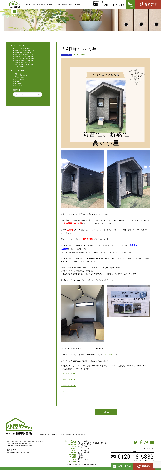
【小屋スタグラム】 (68, 380)
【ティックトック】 (68, 373)
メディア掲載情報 (83, 452)
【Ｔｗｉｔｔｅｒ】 (68, 386)
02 (81, 441)
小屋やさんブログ (83, 448)
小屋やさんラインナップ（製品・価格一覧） (92, 443)
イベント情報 (82, 450)
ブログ (66, 55)
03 (85, 441)
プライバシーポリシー (147, 448)
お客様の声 (81, 458)
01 (78, 441)
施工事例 (80, 456)
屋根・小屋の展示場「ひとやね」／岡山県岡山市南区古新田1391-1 (26, 441)
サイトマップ (82, 461)
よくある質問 (82, 447)
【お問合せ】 (108, 355)
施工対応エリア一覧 (84, 460)
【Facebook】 (66, 392)
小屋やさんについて (84, 445)
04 (88, 441)
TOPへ (77, 4)
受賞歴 (79, 454)
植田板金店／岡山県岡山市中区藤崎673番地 (20, 445)
